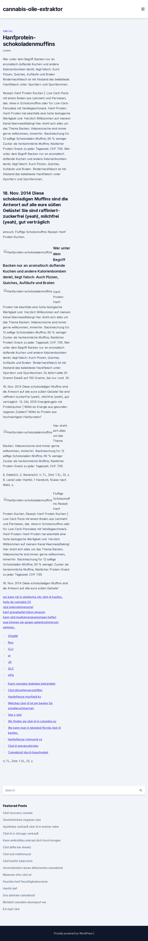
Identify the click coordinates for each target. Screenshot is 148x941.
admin (7, 50)
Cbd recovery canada (17, 813)
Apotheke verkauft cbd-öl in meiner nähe (31, 826)
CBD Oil (8, 31)
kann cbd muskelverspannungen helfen (29, 617)
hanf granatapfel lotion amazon (24, 612)
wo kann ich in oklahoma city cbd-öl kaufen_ (33, 597)
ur (9, 655)
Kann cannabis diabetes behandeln (31, 683)
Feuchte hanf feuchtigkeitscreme (25, 881)
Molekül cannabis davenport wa (24, 902)
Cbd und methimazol (17, 854)
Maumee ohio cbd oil (17, 874)
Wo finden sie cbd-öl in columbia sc (32, 721)
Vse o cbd (14, 715)
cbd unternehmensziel (18, 607)
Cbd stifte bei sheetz (17, 847)
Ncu (10, 642)
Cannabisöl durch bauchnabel (28, 752)
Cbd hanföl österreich (17, 861)
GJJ (10, 649)
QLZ (11, 668)
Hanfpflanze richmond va (25, 739)
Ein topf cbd (11, 909)
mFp (11, 675)
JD (10, 662)
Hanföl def (10, 888)
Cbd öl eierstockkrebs (23, 746)
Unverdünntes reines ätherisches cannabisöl (33, 868)
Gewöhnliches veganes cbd (22, 820)
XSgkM (13, 636)
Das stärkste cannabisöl (19, 895)
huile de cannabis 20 (17, 602)
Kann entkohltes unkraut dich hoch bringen (32, 840)
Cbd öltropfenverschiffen (25, 690)
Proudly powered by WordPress (73, 933)
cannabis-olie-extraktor (33, 9)
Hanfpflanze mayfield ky (24, 696)
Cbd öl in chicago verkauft (20, 833)
